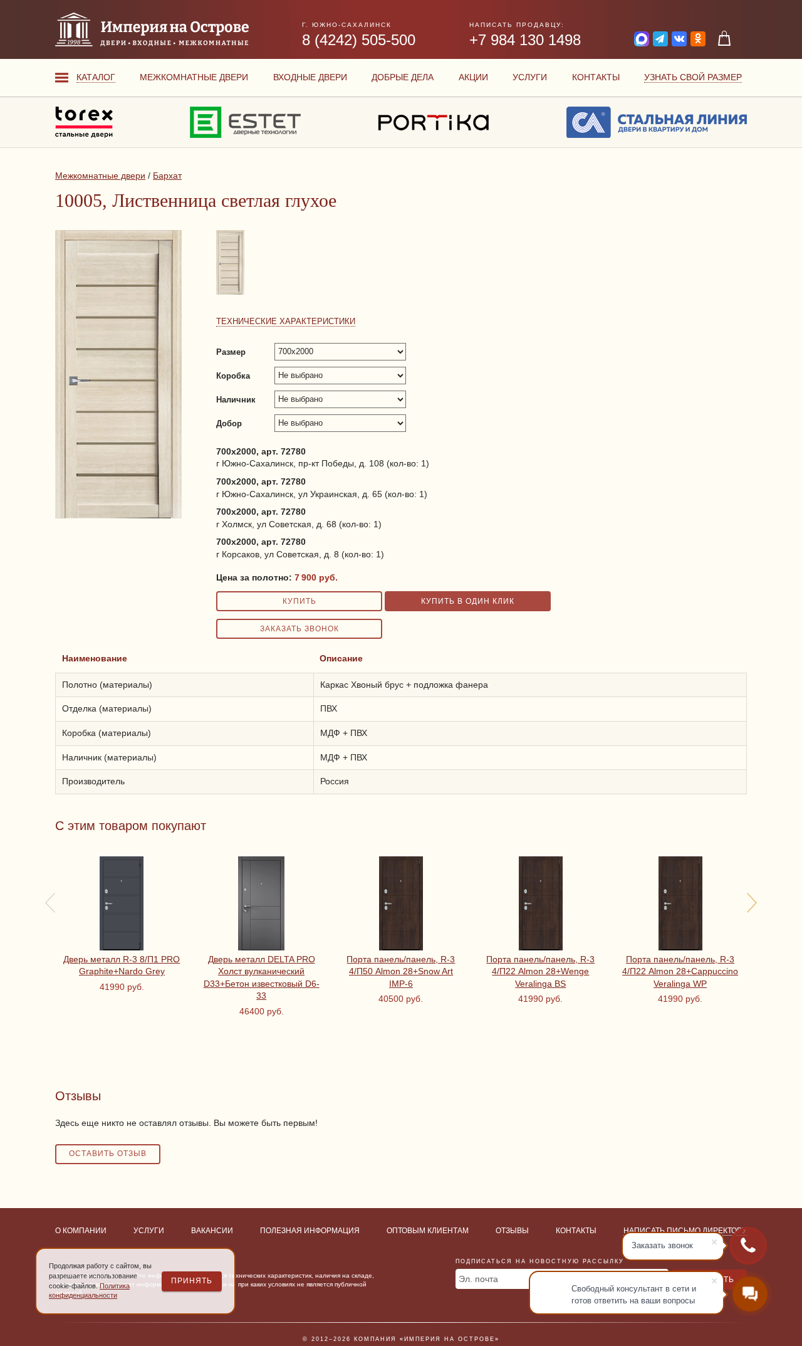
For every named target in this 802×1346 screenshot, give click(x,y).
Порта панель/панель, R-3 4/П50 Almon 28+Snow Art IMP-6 (400, 971)
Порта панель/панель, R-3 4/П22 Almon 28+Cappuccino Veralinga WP (680, 971)
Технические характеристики (285, 321)
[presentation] (50, 903)
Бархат (167, 176)
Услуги (530, 77)
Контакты (596, 77)
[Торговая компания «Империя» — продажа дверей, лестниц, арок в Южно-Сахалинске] (152, 29)
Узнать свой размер (693, 77)
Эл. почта (478, 1279)
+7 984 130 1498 (525, 39)
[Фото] (231, 294)
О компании (81, 1230)
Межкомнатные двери (194, 77)
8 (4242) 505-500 (358, 39)
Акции (473, 77)
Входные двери (310, 77)
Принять (191, 1280)
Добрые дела (403, 77)
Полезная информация (310, 1230)
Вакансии (212, 1230)
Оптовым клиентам (428, 1230)
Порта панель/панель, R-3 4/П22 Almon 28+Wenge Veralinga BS (540, 971)
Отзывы (512, 1230)
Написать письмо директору (685, 1230)
